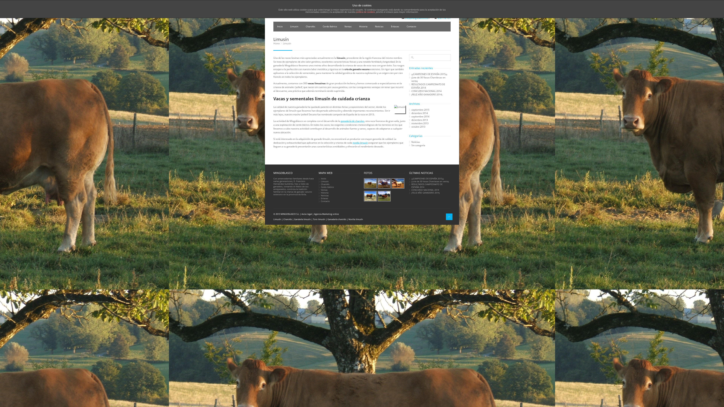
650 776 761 (444, 18)
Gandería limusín (302, 219)
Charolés (310, 26)
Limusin (294, 26)
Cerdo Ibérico (330, 26)
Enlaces (395, 26)
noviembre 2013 (420, 123)
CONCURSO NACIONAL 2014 (426, 91)
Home (276, 43)
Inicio (280, 26)
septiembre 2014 (420, 116)
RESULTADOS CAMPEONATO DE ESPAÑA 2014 (428, 86)
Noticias (379, 26)
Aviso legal (306, 214)
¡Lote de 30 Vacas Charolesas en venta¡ (428, 79)
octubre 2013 (418, 126)
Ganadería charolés (336, 219)
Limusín (277, 219)
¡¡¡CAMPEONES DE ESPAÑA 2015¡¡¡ (429, 74)
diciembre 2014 (419, 113)
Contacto (411, 26)
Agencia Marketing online (326, 214)
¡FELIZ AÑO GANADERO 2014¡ (426, 94)
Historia (363, 26)
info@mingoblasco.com (417, 18)
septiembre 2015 (420, 109)
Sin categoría (418, 145)
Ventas (348, 26)
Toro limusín (319, 219)
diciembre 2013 (419, 120)
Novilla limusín (355, 219)
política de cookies (365, 12)
